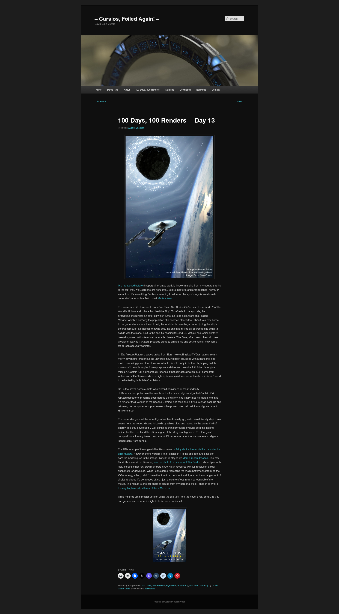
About (127, 89)
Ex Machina (165, 298)
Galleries (169, 89)
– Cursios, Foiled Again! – (127, 18)
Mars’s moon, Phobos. (196, 458)
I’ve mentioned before (130, 285)
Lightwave (171, 585)
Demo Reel (112, 89)
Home (99, 89)
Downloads (185, 89)
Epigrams (201, 89)
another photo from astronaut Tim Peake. (177, 462)
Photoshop (182, 585)
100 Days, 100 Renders (148, 89)
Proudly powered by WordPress (169, 601)
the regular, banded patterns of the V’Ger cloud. (145, 488)
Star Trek (193, 585)
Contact (216, 89)
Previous (100, 101)
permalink (150, 588)
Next (240, 101)
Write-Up (204, 585)
